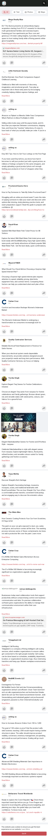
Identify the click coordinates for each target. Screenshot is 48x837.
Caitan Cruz (13, 301)
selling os (12, 109)
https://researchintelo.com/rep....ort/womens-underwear (23, 315)
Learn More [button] (25, 829)
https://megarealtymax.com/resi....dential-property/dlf (22, 43)
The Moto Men (14, 512)
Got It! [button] (24, 834)
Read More (6, 96)
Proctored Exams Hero (18, 186)
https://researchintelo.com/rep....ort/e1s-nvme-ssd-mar (23, 564)
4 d (20, 591)
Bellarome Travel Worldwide (20, 794)
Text (17, 12)
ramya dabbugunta (27, 589)
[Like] (24, 63)
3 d (9, 303)
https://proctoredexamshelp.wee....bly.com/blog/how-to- (23, 210)
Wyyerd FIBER (14, 263)
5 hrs (10, 22)
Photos (30, 12)
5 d (9, 681)
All (7, 12)
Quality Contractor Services (20, 340)
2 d (9, 227)
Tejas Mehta (13, 474)
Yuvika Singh (13, 378)
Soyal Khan (13, 224)
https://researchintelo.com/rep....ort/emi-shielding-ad (22, 769)
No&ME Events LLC (16, 678)
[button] (44, 3)
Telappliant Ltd (14, 640)
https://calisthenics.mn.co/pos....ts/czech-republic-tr (22, 812)
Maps (43, 12)
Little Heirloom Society (18, 71)
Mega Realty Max (15, 20)
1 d (9, 73)
